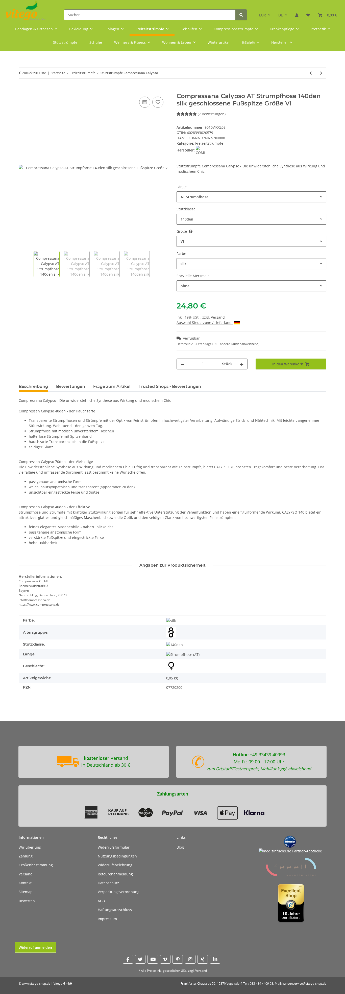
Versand (218, 317)
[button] (296, 13)
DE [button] (280, 15)
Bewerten (27, 900)
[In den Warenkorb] (23, 90)
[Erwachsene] (171, 632)
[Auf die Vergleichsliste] (144, 102)
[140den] (174, 644)
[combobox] (251, 196)
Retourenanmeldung (115, 874)
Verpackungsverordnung (118, 891)
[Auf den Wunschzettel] (157, 102)
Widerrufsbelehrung (115, 865)
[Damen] (171, 666)
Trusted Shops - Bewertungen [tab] (170, 386)
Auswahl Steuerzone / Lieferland (205, 322)
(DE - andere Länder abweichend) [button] (235, 344)
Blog (180, 847)
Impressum (107, 918)
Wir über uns (30, 847)
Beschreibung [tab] (33, 386)
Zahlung (26, 856)
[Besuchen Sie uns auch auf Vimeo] (165, 959)
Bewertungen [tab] (70, 386)
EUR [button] (262, 15)
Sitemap (26, 891)
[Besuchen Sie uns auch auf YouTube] (152, 959)
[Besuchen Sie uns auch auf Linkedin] (215, 959)
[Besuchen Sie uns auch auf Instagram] (190, 959)
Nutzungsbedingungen (117, 856)
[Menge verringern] (182, 364)
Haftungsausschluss (115, 909)
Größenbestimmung (36, 865)
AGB (101, 900)
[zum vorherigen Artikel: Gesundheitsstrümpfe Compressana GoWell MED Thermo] (311, 73)
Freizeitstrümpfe (209, 143)
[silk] (171, 620)
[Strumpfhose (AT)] (183, 654)
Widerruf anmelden (35, 947)
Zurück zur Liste (34, 73)
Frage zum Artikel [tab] (112, 386)
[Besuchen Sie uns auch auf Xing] (203, 959)
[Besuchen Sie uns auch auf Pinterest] (178, 959)
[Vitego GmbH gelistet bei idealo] (290, 841)
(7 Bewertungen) (212, 114)
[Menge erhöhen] (241, 364)
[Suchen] (241, 14)
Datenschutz (108, 882)
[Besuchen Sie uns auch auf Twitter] (140, 959)
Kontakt (25, 882)
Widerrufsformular (114, 847)
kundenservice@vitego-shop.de (304, 983)
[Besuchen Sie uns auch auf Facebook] (128, 959)
